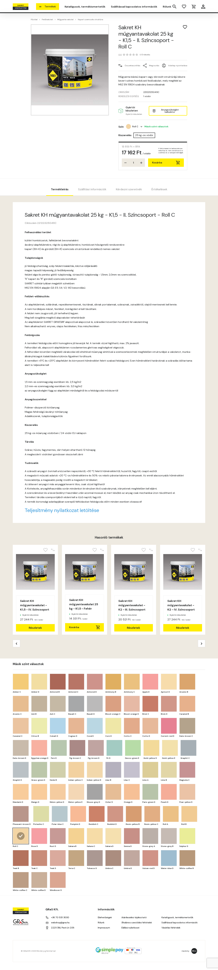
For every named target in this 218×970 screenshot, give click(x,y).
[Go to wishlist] (184, 6)
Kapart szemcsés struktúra (90, 19)
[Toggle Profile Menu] (203, 7)
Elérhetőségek (105, 917)
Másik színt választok (156, 126)
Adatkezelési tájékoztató (134, 917)
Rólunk (167, 6)
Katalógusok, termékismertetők (85, 6)
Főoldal (34, 19)
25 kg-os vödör (144, 135)
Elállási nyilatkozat (130, 927)
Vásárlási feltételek (171, 927)
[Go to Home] (20, 6)
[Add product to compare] (53, 550)
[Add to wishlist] (185, 27)
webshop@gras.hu (60, 922)
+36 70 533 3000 (60, 917)
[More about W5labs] (194, 951)
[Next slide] (201, 643)
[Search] (174, 6)
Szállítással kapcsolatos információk (134, 6)
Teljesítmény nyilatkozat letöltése (62, 510)
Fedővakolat (47, 19)
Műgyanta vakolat (65, 19)
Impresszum (104, 927)
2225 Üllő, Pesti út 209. (63, 927)
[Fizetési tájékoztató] (119, 951)
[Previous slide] (16, 643)
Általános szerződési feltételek (136, 922)
